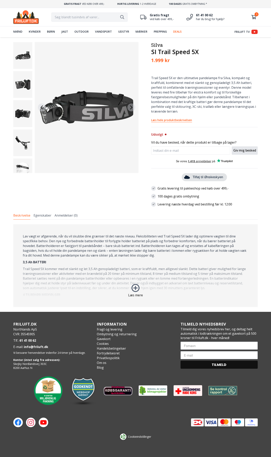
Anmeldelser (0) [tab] (66, 215)
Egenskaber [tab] (42, 215)
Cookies (103, 343)
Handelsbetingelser (111, 348)
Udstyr (123, 31)
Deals (177, 31)
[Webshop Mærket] (83, 390)
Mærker (141, 31)
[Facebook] (18, 422)
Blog (100, 367)
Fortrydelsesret (108, 353)
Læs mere (135, 295)
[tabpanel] (135, 265)
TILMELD (219, 364)
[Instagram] (31, 422)
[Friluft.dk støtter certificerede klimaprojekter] (153, 390)
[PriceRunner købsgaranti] (118, 390)
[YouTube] (43, 422)
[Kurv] (254, 17)
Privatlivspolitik (108, 358)
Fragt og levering (109, 329)
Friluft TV (242, 32)
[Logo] (26, 17)
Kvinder (35, 31)
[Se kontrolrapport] (223, 390)
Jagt (64, 31)
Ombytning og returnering (117, 334)
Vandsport (103, 31)
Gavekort (104, 339)
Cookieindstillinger (139, 437)
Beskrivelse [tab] (21, 215)
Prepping (160, 31)
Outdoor (81, 31)
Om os (101, 363)
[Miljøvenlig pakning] (48, 390)
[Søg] (122, 17)
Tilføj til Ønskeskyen (208, 177)
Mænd (17, 31)
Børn (51, 31)
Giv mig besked (244, 150)
